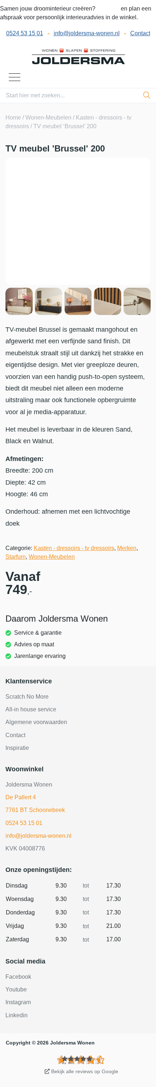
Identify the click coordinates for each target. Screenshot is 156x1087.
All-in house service (30, 709)
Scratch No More (27, 697)
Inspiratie (17, 748)
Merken (126, 548)
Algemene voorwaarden (36, 722)
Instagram (18, 1002)
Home (13, 117)
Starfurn (15, 557)
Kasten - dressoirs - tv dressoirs (74, 548)
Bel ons (108, 8)
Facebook (18, 977)
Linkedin (16, 1015)
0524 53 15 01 (24, 33)
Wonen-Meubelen (48, 117)
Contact (140, 33)
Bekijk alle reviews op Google (84, 1071)
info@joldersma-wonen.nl (87, 33)
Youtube (16, 989)
